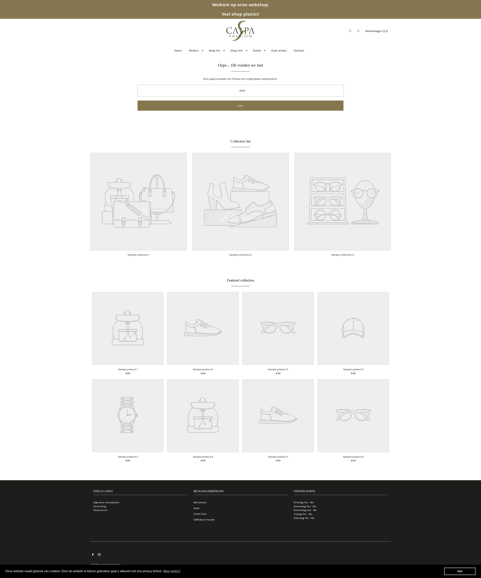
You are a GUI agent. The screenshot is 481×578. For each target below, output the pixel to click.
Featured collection (240, 280)
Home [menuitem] (178, 50)
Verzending (99, 506)
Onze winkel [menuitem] (279, 50)
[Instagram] (99, 555)
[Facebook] (93, 555)
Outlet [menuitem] (257, 50)
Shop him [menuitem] (236, 50)
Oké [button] (459, 571)
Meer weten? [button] (172, 571)
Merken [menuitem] (194, 50)
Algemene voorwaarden (106, 502)
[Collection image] (138, 248)
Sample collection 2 (240, 254)
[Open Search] (350, 31)
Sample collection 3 (342, 254)
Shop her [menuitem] (214, 50)
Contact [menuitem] (299, 50)
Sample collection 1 (138, 254)
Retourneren (100, 510)
